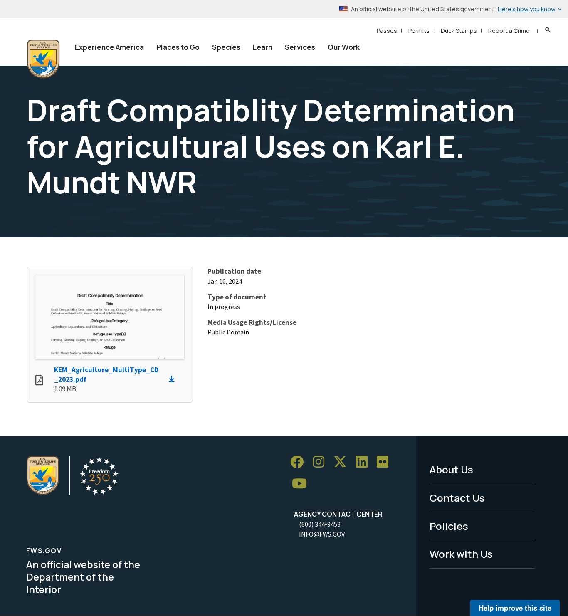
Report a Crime (509, 31)
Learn (262, 47)
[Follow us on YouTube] (302, 483)
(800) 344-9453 (320, 524)
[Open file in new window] (39, 381)
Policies (449, 526)
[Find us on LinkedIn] (364, 462)
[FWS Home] (43, 59)
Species (226, 47)
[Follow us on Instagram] (321, 462)
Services (300, 47)
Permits (419, 31)
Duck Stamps (459, 31)
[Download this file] (173, 379)
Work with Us (461, 554)
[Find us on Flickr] (385, 462)
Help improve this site (515, 608)
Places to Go (178, 47)
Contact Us (457, 498)
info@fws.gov (322, 534)
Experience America (109, 47)
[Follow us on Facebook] (299, 462)
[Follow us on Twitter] (343, 462)
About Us (451, 469)
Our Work (344, 47)
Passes (387, 31)
